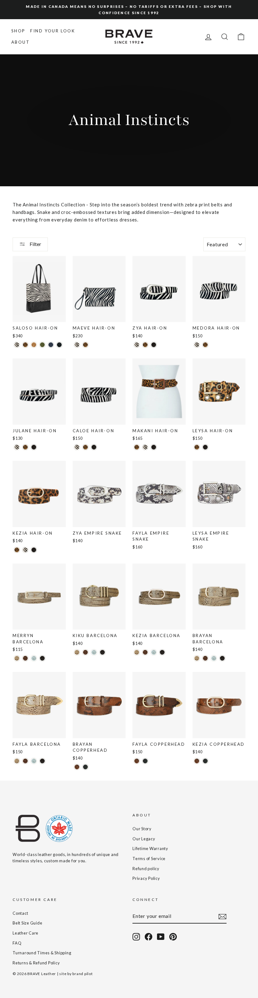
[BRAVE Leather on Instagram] (136, 937)
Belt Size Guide (27, 922)
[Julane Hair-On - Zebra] (17, 447)
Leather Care (25, 932)
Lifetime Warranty (150, 848)
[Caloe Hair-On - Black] (94, 447)
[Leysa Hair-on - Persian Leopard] (197, 447)
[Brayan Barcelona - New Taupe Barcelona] (197, 658)
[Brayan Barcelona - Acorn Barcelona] (205, 658)
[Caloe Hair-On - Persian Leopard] (85, 447)
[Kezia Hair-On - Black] (34, 550)
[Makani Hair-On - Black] (154, 447)
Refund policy (146, 868)
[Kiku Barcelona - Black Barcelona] (102, 652)
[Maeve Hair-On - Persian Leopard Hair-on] (85, 345)
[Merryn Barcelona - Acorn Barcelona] (25, 658)
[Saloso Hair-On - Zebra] (17, 345)
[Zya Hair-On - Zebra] (137, 345)
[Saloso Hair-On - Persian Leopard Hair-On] (25, 345)
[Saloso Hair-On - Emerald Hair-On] (42, 345)
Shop (18, 30)
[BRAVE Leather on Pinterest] (173, 937)
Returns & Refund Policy (36, 962)
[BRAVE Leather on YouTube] (161, 937)
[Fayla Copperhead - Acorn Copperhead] (137, 761)
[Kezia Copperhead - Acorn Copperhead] (197, 761)
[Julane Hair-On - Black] (34, 447)
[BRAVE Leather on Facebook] (148, 937)
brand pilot (82, 973)
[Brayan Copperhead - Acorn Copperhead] (77, 767)
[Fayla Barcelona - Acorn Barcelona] (25, 761)
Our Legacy (143, 838)
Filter (35, 244)
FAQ (17, 943)
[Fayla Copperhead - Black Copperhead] (145, 761)
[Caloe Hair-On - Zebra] (77, 447)
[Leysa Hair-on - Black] (205, 447)
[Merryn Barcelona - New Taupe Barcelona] (17, 658)
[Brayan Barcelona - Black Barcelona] (222, 658)
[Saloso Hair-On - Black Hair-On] (59, 345)
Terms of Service (148, 858)
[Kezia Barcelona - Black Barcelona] (162, 652)
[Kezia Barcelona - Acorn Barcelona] (145, 652)
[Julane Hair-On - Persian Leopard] (25, 447)
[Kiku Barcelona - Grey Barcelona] (94, 652)
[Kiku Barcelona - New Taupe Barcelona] (77, 652)
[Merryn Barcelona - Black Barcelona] (42, 658)
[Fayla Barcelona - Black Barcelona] (42, 761)
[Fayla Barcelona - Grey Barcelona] (34, 761)
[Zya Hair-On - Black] (154, 345)
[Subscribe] (222, 916)
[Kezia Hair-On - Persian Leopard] (17, 550)
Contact (20, 913)
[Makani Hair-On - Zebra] (145, 447)
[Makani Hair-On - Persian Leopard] (137, 447)
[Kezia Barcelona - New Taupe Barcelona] (137, 652)
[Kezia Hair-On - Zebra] (25, 550)
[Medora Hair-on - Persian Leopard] (205, 345)
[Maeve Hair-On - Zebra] (77, 345)
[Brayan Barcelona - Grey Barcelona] (214, 658)
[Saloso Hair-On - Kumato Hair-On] (34, 345)
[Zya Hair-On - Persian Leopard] (145, 345)
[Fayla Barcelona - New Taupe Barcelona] (17, 761)
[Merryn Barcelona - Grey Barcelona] (34, 658)
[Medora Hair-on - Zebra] (197, 345)
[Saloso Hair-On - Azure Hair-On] (51, 345)
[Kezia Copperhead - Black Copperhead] (205, 761)
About (20, 42)
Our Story (142, 828)
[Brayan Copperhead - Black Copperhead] (85, 767)
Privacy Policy (146, 878)
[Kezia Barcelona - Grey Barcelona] (154, 652)
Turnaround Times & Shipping (42, 952)
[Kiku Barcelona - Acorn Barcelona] (85, 652)
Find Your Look (52, 30)
